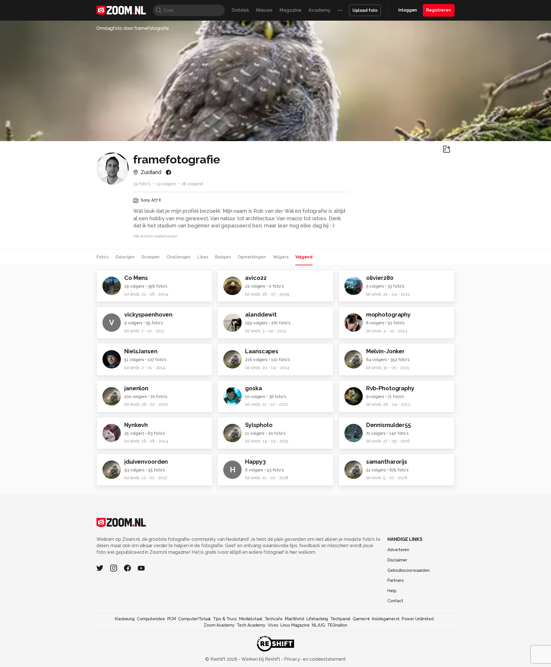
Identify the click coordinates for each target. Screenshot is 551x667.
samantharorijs (386, 461)
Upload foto (364, 10)
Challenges (178, 257)
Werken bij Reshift (260, 659)
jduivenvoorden (146, 461)
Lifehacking (317, 619)
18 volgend (192, 184)
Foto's (102, 257)
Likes (202, 257)
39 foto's (141, 184)
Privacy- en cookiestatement (314, 659)
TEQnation (337, 625)
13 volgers (166, 184)
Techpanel (340, 619)
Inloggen (407, 10)
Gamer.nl (361, 619)
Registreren (438, 10)
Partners (395, 580)
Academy (320, 10)
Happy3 (255, 461)
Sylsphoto (259, 425)
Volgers (280, 257)
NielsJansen (141, 351)
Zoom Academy (219, 625)
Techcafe (274, 619)
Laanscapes (261, 351)
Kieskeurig (125, 619)
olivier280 (379, 277)
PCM (171, 619)
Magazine (291, 10)
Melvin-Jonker (385, 351)
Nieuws (264, 10)
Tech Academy (251, 625)
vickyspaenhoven (148, 314)
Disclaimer (397, 560)
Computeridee (151, 619)
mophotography (388, 314)
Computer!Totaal (194, 619)
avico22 (255, 277)
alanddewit (261, 314)
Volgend (304, 257)
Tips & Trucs (225, 619)
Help (392, 590)
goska (253, 388)
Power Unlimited (418, 619)
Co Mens (136, 277)
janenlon (136, 388)
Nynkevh (136, 425)
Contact (395, 600)
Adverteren (398, 549)
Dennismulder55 (388, 425)
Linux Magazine (294, 625)
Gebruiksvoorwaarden (408, 570)
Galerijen (125, 257)
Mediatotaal (250, 619)
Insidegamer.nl (385, 619)
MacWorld (294, 619)
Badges (223, 257)
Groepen (150, 257)
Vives (273, 625)
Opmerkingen (252, 257)
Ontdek (240, 10)
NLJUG (318, 625)
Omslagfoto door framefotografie (132, 28)
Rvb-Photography (390, 388)
